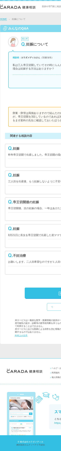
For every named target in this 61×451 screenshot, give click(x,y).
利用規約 (56, 373)
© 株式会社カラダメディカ (30, 442)
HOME (3, 19)
